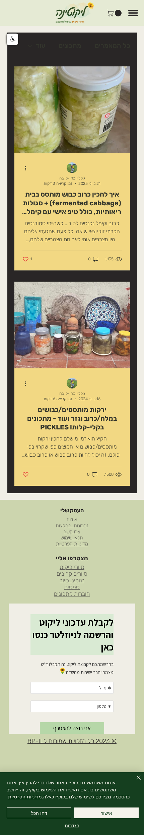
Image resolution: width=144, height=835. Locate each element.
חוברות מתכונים (72, 593)
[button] (115, 13)
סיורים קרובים (72, 573)
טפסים (72, 587)
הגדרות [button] (72, 825)
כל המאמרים (112, 46)
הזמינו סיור (72, 580)
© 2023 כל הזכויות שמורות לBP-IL (72, 741)
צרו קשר (72, 532)
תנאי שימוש (72, 538)
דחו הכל (39, 813)
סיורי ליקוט (72, 567)
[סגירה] (135, 782)
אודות (71, 520)
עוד (40, 46)
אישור (106, 813)
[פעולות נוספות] (23, 168)
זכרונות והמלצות (72, 526)
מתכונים (70, 46)
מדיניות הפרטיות (72, 544)
